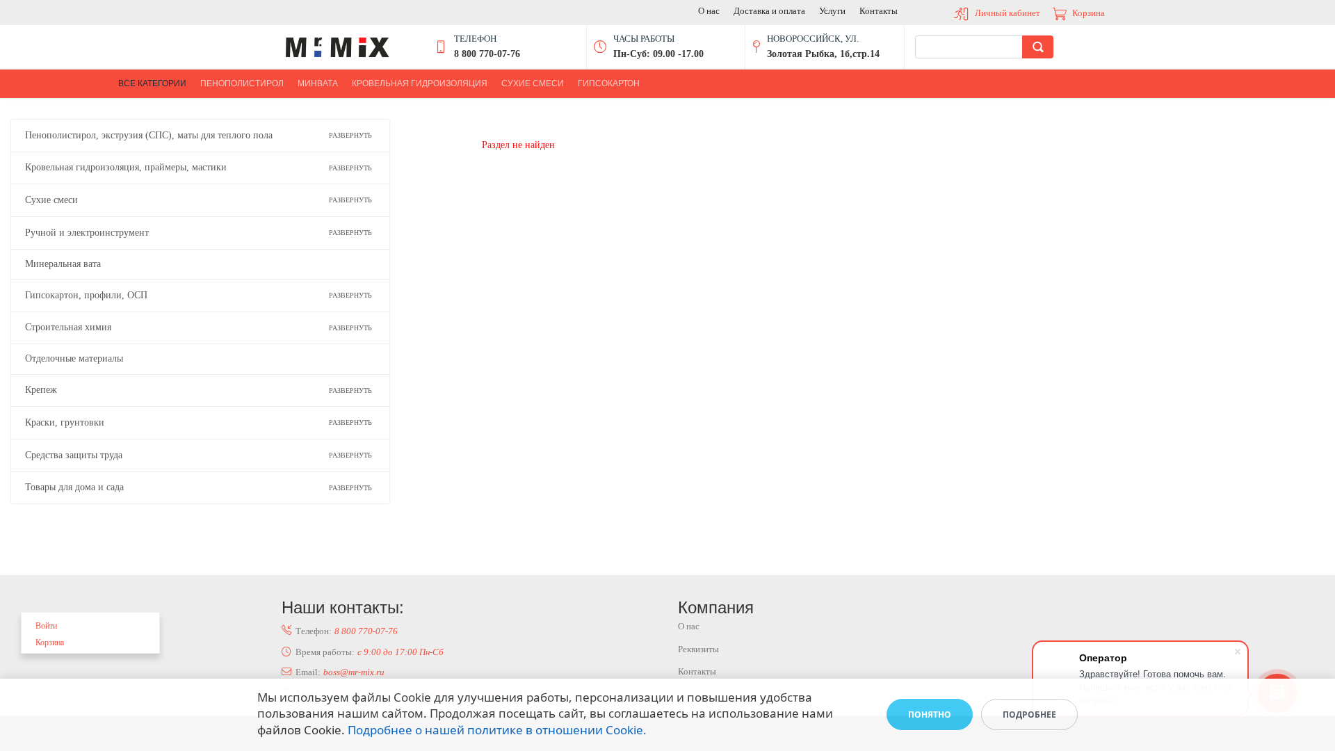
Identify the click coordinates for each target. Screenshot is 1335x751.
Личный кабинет (1007, 13)
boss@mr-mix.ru (354, 672)
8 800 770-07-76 (366, 631)
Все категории (152, 83)
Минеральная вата (63, 264)
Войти (46, 626)
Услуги (832, 11)
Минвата (318, 83)
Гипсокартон (609, 83)
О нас (709, 11)
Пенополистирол (242, 83)
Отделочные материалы (74, 358)
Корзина (1088, 13)
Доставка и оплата (769, 11)
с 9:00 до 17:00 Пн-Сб (400, 652)
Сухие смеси (532, 83)
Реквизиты (698, 649)
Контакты (878, 11)
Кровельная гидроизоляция (419, 83)
